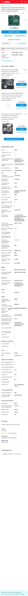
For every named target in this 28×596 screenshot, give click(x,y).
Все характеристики (6, 60)
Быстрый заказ (20, 35)
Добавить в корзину (14, 32)
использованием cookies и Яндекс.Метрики (12, 594)
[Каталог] (2, 2)
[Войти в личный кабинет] (25, 2)
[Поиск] (23, 2)
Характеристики (20, 48)
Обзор (3, 48)
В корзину (21, 84)
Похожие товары (10, 48)
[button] (14, 20)
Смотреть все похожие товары (14, 139)
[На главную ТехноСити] (7, 2)
